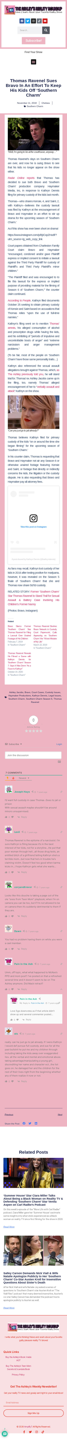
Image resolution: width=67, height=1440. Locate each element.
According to (19, 300)
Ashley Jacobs (16, 692)
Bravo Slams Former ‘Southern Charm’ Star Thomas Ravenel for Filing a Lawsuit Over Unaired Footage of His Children (19, 632)
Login (59, 744)
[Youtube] (45, 20)
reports (21, 178)
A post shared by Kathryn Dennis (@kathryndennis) (33, 559)
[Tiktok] (39, 20)
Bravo (27, 692)
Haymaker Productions (19, 695)
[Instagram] (33, 20)
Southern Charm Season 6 (39, 699)
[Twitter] (27, 20)
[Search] (46, 30)
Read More (8, 1227)
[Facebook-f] (24, 1432)
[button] (33, 61)
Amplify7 (28, 1426)
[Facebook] (21, 20)
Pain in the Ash (37, 1003)
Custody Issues (52, 692)
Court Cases (38, 692)
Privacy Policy (18, 1374)
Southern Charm (35, 106)
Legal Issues (54, 695)
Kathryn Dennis (39, 695)
